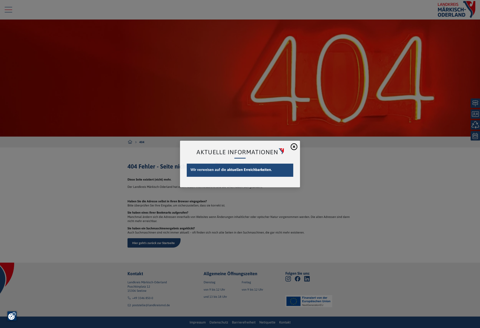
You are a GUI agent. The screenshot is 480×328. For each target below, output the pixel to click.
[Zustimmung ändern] (12, 315)
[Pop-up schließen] (294, 146)
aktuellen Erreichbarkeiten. (249, 169)
